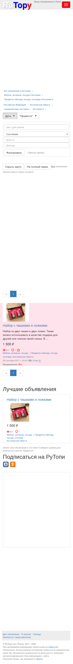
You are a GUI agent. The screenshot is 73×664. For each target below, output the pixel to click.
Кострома (37, 108)
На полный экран (37, 166)
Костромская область (40, 104)
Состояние (12, 134)
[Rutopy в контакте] (6, 463)
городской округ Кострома (16, 108)
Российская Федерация (15, 104)
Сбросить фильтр (36, 152)
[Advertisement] (36, 49)
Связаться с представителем (17, 637)
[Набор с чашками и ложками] (16, 312)
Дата (8, 116)
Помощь (37, 634)
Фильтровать (14, 152)
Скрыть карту (13, 166)
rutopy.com (53, 646)
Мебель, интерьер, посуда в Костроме (22, 94)
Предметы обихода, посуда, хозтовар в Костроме (27, 99)
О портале (26, 634)
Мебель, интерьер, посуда (15, 352)
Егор (35, 360)
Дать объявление (11, 634)
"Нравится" (26, 116)
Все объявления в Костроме (17, 90)
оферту (39, 658)
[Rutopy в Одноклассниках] (13, 463)
